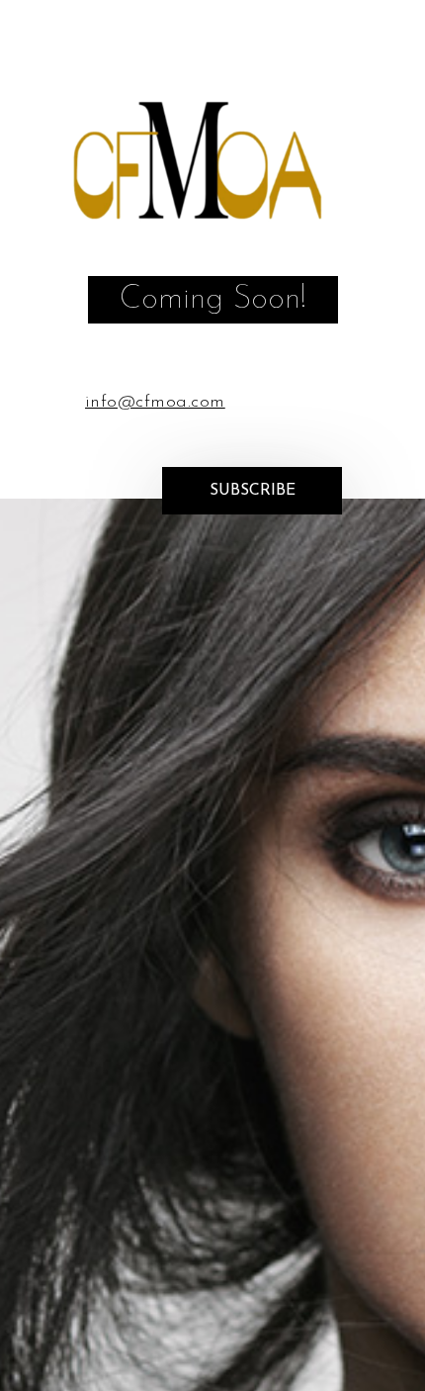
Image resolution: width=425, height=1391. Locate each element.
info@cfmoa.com (155, 403)
